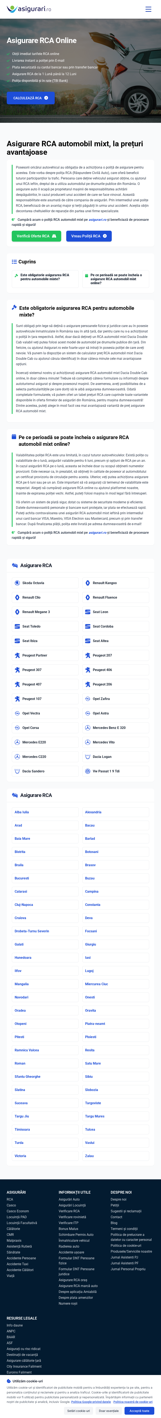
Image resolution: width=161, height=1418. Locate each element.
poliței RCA (43, 455)
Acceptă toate (139, 1411)
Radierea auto (69, 1246)
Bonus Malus (68, 1229)
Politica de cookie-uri (126, 1246)
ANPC (11, 1331)
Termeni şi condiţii (124, 1229)
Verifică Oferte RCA (33, 236)
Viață (10, 1276)
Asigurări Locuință (72, 1205)
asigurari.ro (97, 220)
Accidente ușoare (71, 1252)
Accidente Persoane (21, 1258)
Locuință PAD (17, 1217)
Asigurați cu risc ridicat (23, 1349)
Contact (116, 1217)
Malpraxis (14, 1241)
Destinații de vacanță (22, 1355)
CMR (10, 1235)
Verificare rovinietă (72, 1217)
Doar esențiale (109, 1411)
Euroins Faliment (19, 1372)
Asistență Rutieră (19, 1246)
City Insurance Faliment (24, 1366)
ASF (10, 1343)
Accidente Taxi (17, 1264)
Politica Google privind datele (91, 1402)
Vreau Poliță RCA (86, 236)
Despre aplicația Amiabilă (78, 1292)
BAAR (11, 1337)
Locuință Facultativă (22, 1223)
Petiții (115, 1205)
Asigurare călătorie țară (24, 1361)
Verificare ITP (68, 1223)
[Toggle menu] (148, 9)
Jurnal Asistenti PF (125, 1263)
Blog (114, 1223)
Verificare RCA (69, 1211)
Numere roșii (68, 1304)
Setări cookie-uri (78, 1411)
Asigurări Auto (69, 1199)
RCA (10, 1199)
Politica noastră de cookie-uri (133, 1402)
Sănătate (13, 1252)
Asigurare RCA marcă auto (78, 1286)
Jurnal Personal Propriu (128, 1269)
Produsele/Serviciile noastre (131, 1251)
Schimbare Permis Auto (76, 1235)
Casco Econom (18, 1211)
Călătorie (13, 1229)
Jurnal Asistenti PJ (124, 1257)
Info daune (15, 1325)
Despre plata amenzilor (76, 1298)
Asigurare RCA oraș (73, 1280)
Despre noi (118, 1199)
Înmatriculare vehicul (74, 1241)
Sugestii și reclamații (126, 1211)
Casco (11, 1205)
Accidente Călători (20, 1270)
